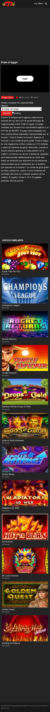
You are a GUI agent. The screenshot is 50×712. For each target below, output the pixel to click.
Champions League (11, 305)
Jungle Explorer (9, 373)
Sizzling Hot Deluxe (11, 643)
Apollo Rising (8, 474)
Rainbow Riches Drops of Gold (16, 406)
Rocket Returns (9, 339)
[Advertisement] (25, 34)
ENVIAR (6, 113)
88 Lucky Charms (10, 575)
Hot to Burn (7, 542)
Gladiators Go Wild (10, 508)
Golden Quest (8, 609)
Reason (4, 105)
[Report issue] (17, 97)
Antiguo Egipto (7, 97)
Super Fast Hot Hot (11, 271)
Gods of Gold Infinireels (13, 440)
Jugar (25, 78)
